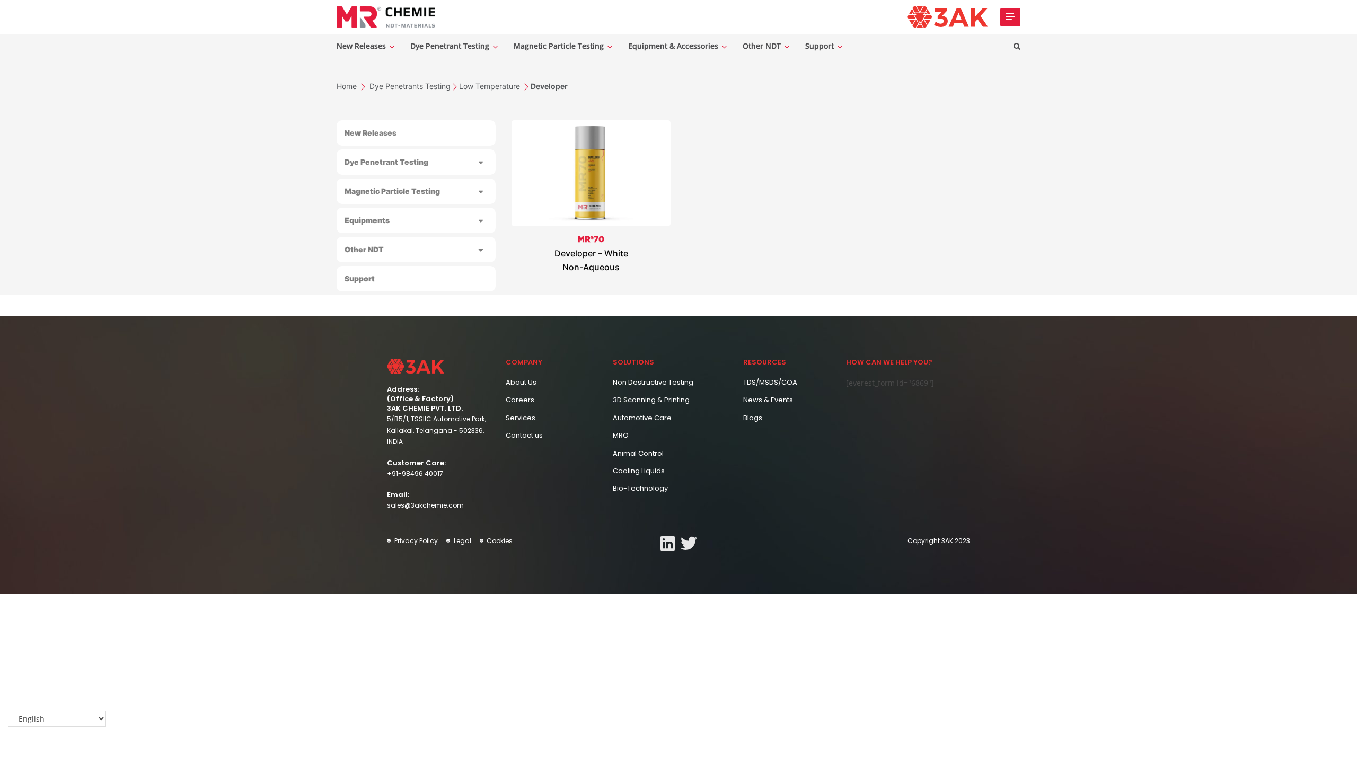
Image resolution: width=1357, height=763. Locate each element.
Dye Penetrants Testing (410, 86)
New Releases (362, 46)
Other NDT (763, 46)
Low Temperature (490, 86)
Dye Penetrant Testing (450, 46)
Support (820, 46)
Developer (549, 86)
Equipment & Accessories (674, 46)
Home (348, 86)
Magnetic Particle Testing (560, 46)
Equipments (367, 220)
